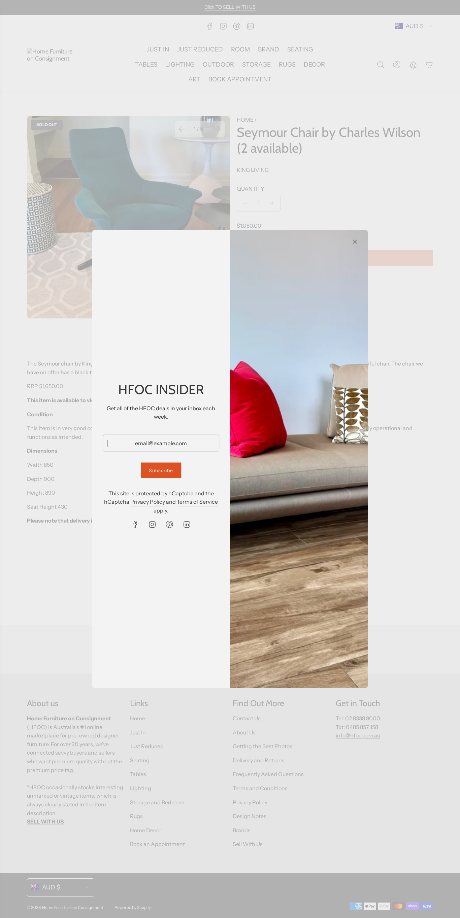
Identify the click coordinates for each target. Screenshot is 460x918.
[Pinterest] (170, 524)
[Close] (355, 242)
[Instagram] (152, 524)
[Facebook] (135, 524)
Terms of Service (197, 501)
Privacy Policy (147, 501)
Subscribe (161, 470)
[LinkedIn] (187, 524)
